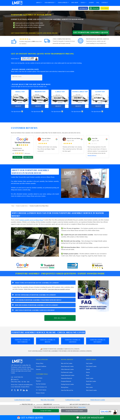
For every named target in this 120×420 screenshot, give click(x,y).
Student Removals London (67, 375)
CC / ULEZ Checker (41, 390)
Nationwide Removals (66, 378)
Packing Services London (67, 384)
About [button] (38, 2)
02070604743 (83, 8)
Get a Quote (104, 8)
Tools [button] (83, 2)
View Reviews (17, 157)
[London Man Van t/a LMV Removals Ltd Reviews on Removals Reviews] (72, 266)
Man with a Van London (47, 399)
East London (89, 363)
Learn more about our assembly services (59, 289)
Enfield (88, 369)
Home (13, 205)
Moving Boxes (64, 387)
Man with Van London (66, 363)
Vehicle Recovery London (97, 399)
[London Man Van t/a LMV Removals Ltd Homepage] (17, 3)
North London (89, 378)
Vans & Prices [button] (63, 2)
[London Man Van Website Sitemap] (27, 390)
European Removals (66, 381)
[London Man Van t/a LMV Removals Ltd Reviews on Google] (22, 266)
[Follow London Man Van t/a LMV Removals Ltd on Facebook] (12, 390)
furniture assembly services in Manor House (42, 177)
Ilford (87, 375)
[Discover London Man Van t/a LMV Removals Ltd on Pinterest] (21, 390)
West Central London (91, 390)
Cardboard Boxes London (72, 399)
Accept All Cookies (45, 410)
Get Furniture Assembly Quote (90, 32)
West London (89, 387)
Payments (38, 381)
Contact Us (14, 379)
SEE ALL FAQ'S (60, 318)
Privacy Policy (39, 363)
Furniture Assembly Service (22, 205)
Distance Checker (40, 393)
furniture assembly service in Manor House (31, 220)
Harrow (88, 372)
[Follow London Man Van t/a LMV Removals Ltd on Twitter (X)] (15, 390)
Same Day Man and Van (67, 390)
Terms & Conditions (41, 366)
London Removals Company (22, 399)
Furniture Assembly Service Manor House (39, 205)
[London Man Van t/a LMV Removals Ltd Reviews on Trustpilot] (47, 266)
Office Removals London (67, 369)
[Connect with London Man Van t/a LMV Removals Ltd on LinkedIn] (24, 390)
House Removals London (67, 366)
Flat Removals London (66, 372)
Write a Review (28, 157)
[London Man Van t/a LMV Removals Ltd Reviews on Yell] (97, 266)
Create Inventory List (41, 387)
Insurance (38, 369)
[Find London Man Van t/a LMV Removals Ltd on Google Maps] (18, 390)
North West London (91, 381)
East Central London (91, 366)
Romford (88, 384)
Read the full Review (92, 155)
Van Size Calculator (41, 384)
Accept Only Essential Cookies (74, 410)
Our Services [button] (49, 2)
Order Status (39, 378)
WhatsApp (96, 8)
